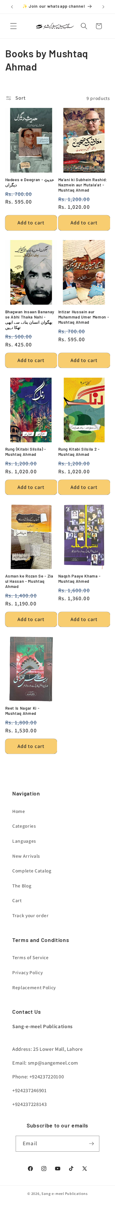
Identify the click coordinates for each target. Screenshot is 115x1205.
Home (18, 811)
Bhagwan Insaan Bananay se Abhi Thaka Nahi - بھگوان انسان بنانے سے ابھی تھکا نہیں (30, 319)
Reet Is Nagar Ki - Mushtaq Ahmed (22, 711)
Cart (17, 900)
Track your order (30, 915)
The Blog (21, 886)
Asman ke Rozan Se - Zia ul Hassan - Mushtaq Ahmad (29, 581)
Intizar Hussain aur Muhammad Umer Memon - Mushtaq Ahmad (83, 317)
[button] (13, 26)
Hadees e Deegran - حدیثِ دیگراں (29, 182)
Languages (24, 841)
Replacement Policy (34, 987)
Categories (24, 826)
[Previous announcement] (12, 6)
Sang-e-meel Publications (64, 1193)
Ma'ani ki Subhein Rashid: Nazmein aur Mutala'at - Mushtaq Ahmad (83, 185)
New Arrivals (26, 856)
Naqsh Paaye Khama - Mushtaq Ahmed (79, 579)
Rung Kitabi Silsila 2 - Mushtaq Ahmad (79, 452)
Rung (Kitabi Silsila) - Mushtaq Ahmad (25, 452)
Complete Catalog (32, 871)
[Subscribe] (91, 1144)
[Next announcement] (103, 6)
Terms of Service (30, 957)
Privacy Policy (27, 972)
